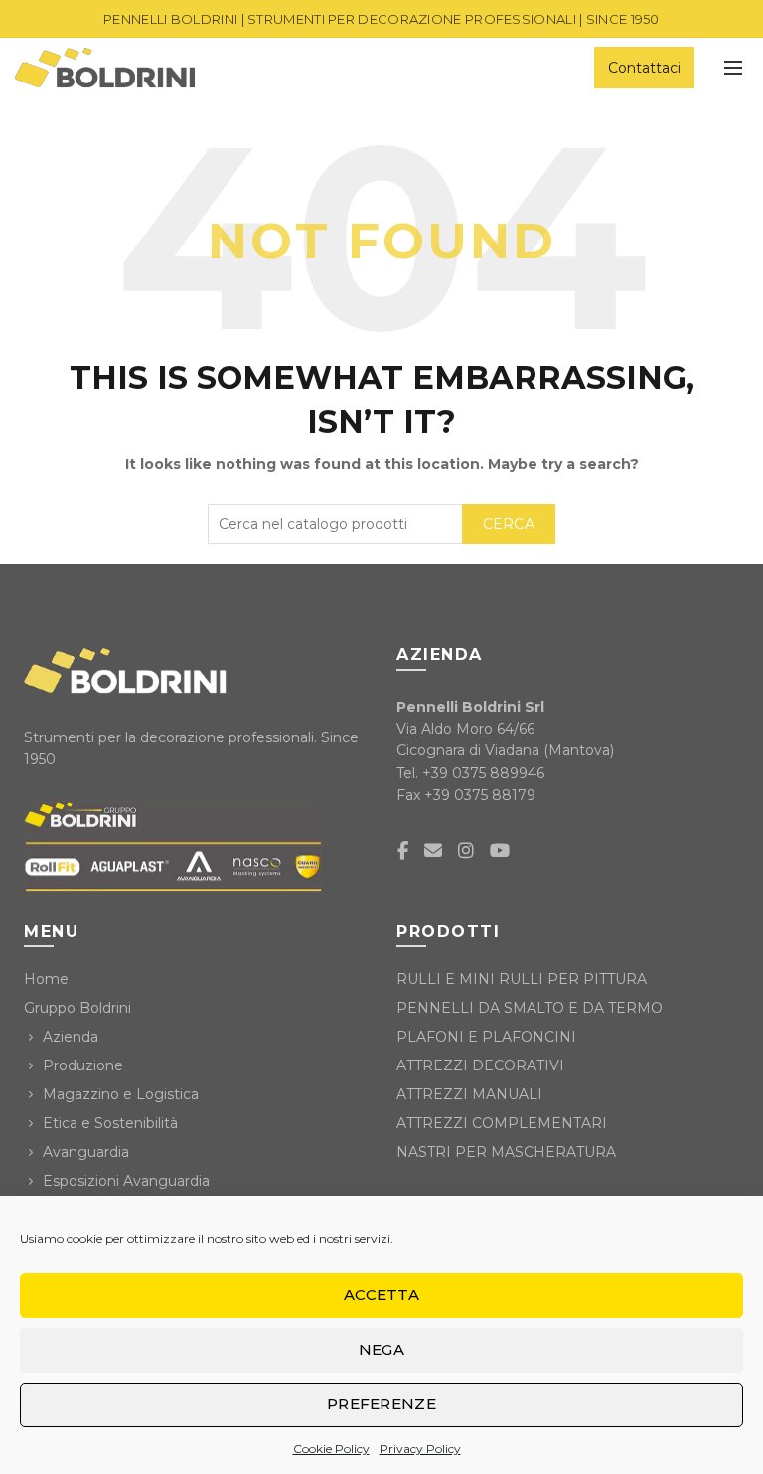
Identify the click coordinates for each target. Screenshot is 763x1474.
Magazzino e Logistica (121, 1094)
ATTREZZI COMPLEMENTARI (501, 1123)
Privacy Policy (420, 1448)
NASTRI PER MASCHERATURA (506, 1152)
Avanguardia (86, 1152)
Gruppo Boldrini (77, 1008)
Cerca (509, 524)
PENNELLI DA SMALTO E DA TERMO (529, 1008)
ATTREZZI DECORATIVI (480, 1065)
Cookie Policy (331, 1448)
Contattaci (644, 68)
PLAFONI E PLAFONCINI (486, 1037)
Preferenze (381, 1403)
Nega (381, 1349)
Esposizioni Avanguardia (126, 1181)
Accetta (381, 1294)
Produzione (83, 1065)
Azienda (70, 1037)
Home (46, 979)
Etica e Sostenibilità (110, 1123)
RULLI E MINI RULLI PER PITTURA (521, 979)
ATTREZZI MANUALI (469, 1094)
